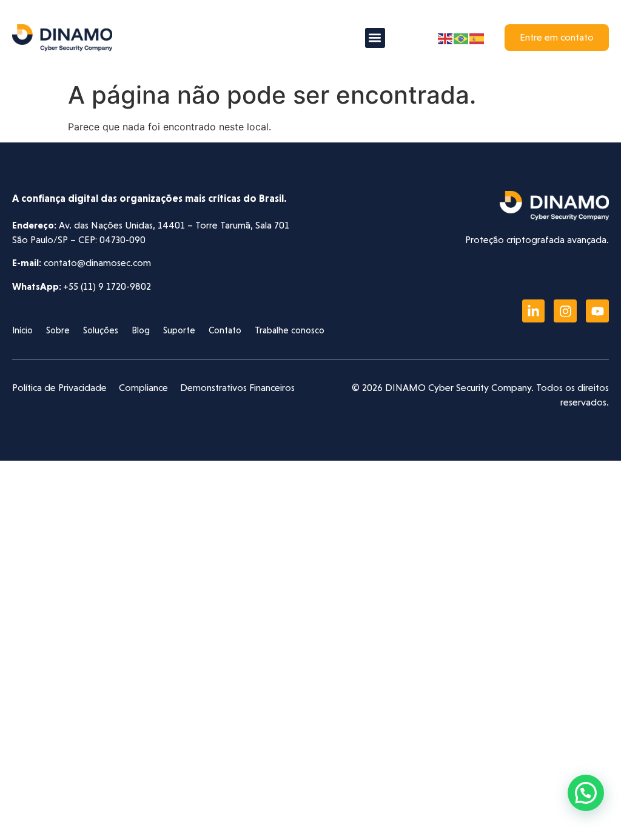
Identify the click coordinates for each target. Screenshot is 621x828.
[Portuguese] (461, 38)
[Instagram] (565, 310)
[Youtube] (597, 310)
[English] (446, 38)
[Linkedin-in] (533, 310)
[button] (375, 38)
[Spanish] (477, 38)
